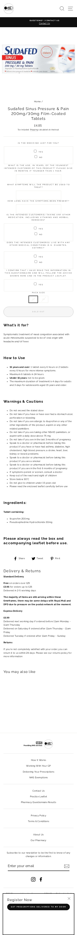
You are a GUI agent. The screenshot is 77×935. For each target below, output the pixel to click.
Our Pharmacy (38, 840)
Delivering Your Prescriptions (38, 772)
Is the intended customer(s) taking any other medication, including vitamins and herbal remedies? (38, 217)
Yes (41, 152)
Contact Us (38, 791)
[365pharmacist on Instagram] (33, 879)
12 (33, 299)
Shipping (34, 129)
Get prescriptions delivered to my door (38, 907)
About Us (38, 834)
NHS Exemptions (38, 777)
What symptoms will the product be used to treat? (38, 186)
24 (43, 299)
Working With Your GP (38, 766)
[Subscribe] (66, 866)
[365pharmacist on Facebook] (41, 879)
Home (37, 101)
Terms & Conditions (38, 821)
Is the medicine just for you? (38, 143)
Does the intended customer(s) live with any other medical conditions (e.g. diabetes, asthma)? (38, 245)
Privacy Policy (38, 815)
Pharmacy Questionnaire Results (38, 802)
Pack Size (38, 293)
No (41, 157)
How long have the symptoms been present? (38, 201)
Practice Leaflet (38, 796)
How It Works (38, 760)
